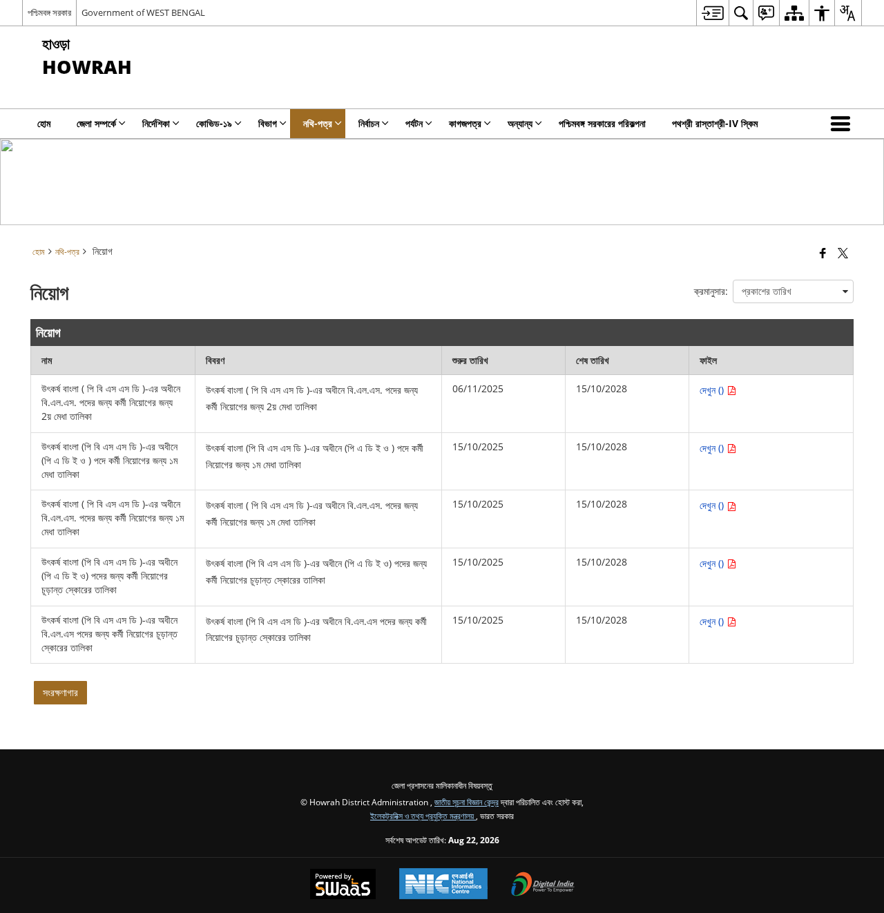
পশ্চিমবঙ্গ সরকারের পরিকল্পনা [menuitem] (602, 123)
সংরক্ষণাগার (60, 692)
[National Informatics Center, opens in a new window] (443, 885)
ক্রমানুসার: (711, 291)
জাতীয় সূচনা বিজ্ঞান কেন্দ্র (466, 801)
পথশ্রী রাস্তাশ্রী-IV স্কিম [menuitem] (715, 123)
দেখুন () (713, 389)
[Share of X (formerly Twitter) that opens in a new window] (843, 252)
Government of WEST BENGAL (143, 12)
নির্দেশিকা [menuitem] (156, 123)
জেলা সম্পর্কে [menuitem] (96, 123)
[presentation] (793, 291)
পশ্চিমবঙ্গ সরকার (49, 12)
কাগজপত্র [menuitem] (465, 123)
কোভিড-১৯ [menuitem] (214, 123)
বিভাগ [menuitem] (267, 123)
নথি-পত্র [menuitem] (317, 123)
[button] (843, 123)
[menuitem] (712, 13)
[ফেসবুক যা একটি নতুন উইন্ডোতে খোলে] (823, 252)
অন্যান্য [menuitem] (520, 123)
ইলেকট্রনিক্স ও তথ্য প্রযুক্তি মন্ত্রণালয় (423, 815)
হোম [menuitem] (43, 123)
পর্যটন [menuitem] (414, 123)
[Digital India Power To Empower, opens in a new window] (543, 885)
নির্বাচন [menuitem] (368, 123)
